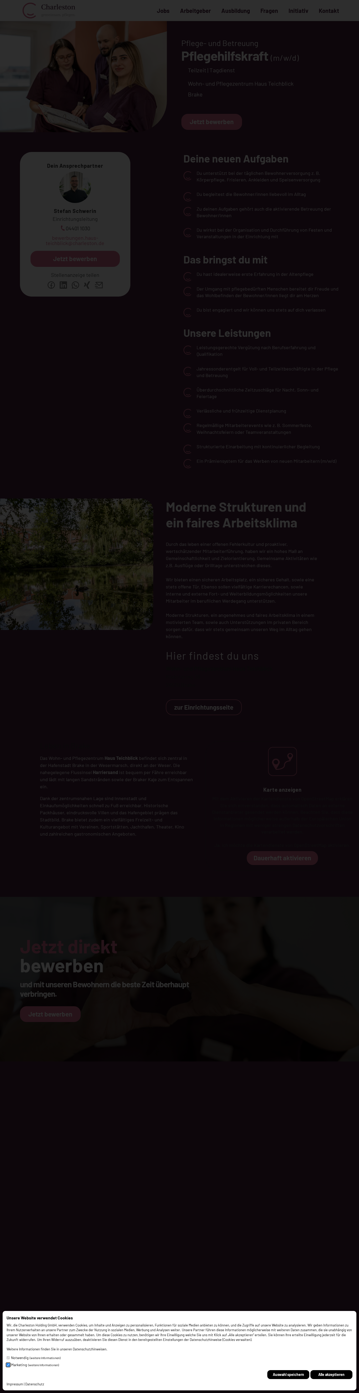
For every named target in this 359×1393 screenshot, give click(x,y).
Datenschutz (34, 1384)
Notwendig (35, 1357)
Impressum (15, 1384)
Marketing (35, 1365)
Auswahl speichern (288, 1374)
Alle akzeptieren (331, 1374)
